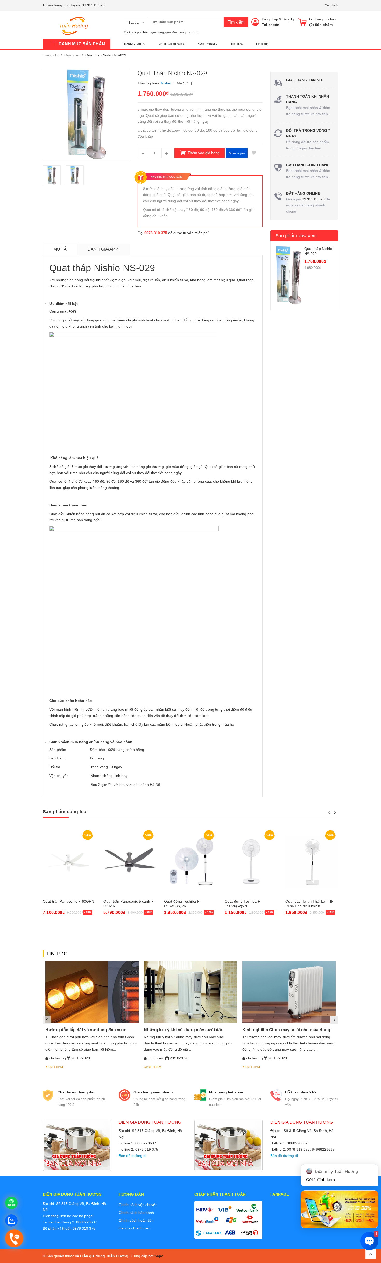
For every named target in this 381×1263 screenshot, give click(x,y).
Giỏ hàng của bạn (322, 19)
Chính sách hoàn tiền (136, 1220)
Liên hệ (262, 44)
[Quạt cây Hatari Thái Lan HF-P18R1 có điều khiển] (311, 861)
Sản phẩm (207, 44)
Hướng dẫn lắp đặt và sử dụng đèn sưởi (85, 1030)
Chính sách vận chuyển (138, 1205)
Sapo (159, 1256)
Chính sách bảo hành (136, 1212)
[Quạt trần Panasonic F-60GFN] (69, 861)
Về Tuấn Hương (171, 44)
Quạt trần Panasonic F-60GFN (68, 901)
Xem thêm (54, 1067)
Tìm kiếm (236, 22)
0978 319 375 (93, 5)
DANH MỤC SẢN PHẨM (82, 44)
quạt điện (172, 32)
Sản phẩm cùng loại (65, 811)
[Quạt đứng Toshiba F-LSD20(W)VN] (251, 861)
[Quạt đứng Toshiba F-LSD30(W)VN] (190, 861)
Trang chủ (133, 44)
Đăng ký (288, 19)
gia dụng (157, 32)
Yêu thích (331, 5)
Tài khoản (270, 25)
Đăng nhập (270, 19)
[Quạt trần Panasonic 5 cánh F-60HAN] (129, 861)
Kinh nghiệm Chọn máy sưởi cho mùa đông (286, 1030)
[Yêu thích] (254, 153)
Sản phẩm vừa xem (296, 235)
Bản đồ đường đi (132, 1155)
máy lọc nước (189, 32)
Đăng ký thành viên (134, 1228)
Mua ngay (237, 153)
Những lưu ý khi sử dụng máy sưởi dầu (184, 1030)
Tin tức (237, 44)
